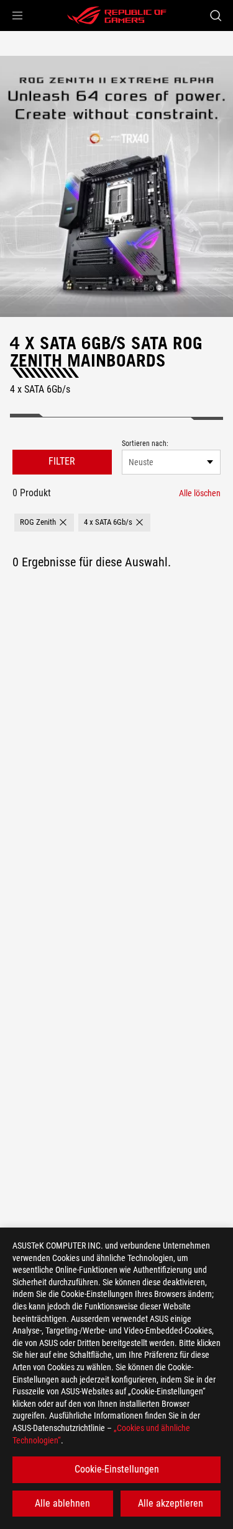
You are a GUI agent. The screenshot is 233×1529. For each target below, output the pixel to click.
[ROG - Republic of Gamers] (117, 15)
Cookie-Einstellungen (117, 1469)
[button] (17, 15)
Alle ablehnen (62, 1503)
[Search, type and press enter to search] (215, 15)
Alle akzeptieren (170, 1503)
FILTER (61, 461)
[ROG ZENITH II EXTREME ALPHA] (116, 186)
